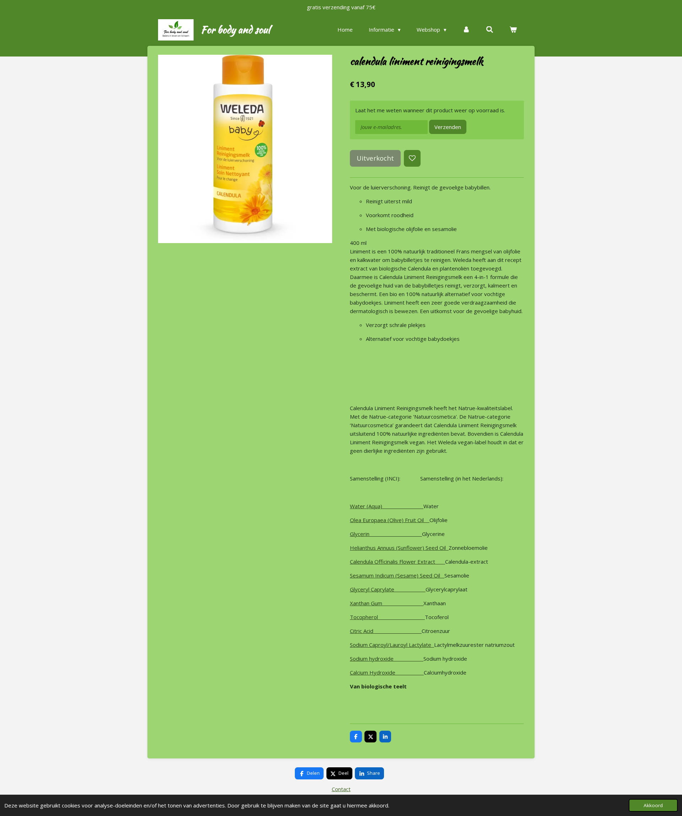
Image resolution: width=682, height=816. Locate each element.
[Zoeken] (489, 29)
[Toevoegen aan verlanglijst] (412, 158)
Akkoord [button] (653, 805)
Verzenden (447, 126)
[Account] (466, 29)
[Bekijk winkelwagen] (513, 29)
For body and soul (235, 29)
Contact (341, 789)
